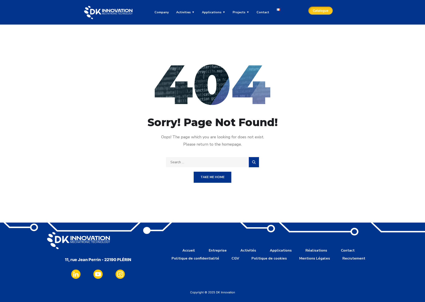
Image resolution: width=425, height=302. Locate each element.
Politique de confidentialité (195, 258)
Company (162, 12)
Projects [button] (239, 12)
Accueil (188, 250)
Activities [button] (183, 12)
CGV (235, 258)
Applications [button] (211, 12)
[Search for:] (212, 162)
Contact (263, 12)
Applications (281, 250)
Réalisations (316, 250)
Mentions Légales (314, 258)
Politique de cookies (269, 258)
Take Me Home (212, 177)
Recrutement (353, 258)
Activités (248, 250)
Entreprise (218, 250)
